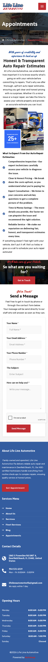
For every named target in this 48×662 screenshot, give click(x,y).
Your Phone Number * (17, 353)
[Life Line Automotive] (20, 6)
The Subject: (13, 368)
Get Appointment (15, 488)
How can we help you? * (18, 383)
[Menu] (42, 6)
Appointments (13, 535)
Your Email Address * (16, 338)
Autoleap (30, 657)
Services (10, 519)
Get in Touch (24, 280)
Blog (8, 530)
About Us (10, 514)
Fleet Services (13, 525)
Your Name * (12, 323)
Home (9, 508)
